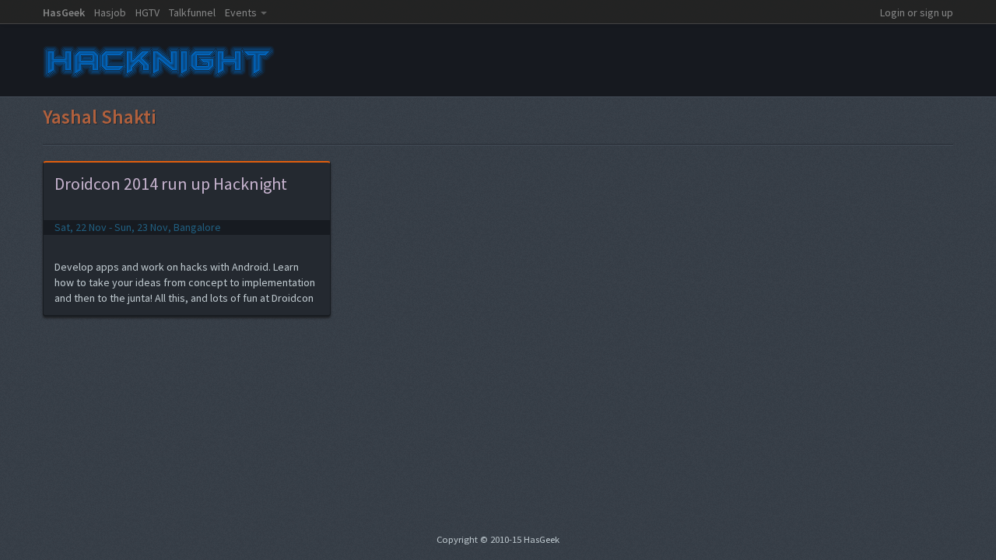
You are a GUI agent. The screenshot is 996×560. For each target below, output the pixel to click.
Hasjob (110, 12)
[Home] (159, 81)
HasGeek (64, 12)
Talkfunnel (192, 12)
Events (241, 12)
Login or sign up (916, 12)
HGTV (147, 12)
